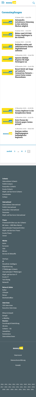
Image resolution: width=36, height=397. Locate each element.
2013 (17, 387)
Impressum (18, 355)
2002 (28, 389)
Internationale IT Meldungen (12, 272)
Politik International (9, 207)
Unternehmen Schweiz (9, 181)
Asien (4, 243)
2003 (24, 389)
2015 (9, 387)
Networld (5, 282)
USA (3, 249)
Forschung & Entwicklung (10, 323)
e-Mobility (5, 318)
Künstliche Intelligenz (9, 264)
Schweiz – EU (6, 329)
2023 (13, 384)
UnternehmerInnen (8, 336)
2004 (20, 389)
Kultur (4, 290)
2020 (25, 384)
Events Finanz (7, 233)
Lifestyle (5, 292)
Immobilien (6, 331)
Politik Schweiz (7, 184)
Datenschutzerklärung (18, 360)
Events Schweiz (7, 189)
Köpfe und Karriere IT (9, 274)
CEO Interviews (7, 305)
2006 (11, 389)
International (6, 202)
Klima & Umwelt (7, 313)
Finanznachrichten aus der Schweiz (14, 223)
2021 (21, 384)
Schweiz (5, 179)
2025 (6, 384)
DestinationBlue (7, 298)
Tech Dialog (6, 280)
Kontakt (18, 365)
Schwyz (4, 197)
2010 (29, 387)
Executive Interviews (9, 308)
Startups (5, 259)
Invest (4, 236)
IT (3, 261)
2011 (25, 387)
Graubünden (6, 194)
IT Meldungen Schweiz (10, 269)
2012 (21, 387)
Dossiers (5, 321)
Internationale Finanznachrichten (13, 228)
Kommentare (6, 334)
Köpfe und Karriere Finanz (11, 230)
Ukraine (5, 326)
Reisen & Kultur (7, 287)
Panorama (5, 212)
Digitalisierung (7, 267)
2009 (33, 387)
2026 (2, 384)
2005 (16, 389)
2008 (3, 389)
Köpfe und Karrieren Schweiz (12, 192)
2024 (9, 384)
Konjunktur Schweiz (9, 186)
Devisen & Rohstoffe (9, 254)
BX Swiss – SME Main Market (12, 225)
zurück (9, 151)
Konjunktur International (10, 210)
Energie (5, 316)
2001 (32, 389)
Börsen (4, 251)
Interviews (6, 303)
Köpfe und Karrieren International (13, 215)
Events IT (5, 277)
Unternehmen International (11, 205)
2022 (17, 384)
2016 (5, 387)
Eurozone (5, 246)
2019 (29, 384)
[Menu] (3, 3)
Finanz (4, 220)
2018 (33, 384)
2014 (13, 387)
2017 (2, 387)
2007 (7, 389)
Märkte (4, 241)
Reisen (4, 295)
